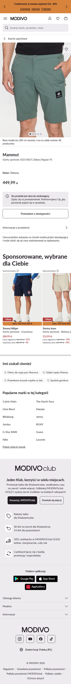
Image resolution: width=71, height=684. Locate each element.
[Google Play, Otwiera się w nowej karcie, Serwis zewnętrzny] (24, 579)
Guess (39, 431)
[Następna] (66, 7)
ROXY (39, 424)
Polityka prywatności (54, 669)
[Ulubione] (58, 19)
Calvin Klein (10, 401)
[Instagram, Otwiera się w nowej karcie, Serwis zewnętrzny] (20, 639)
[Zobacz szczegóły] (66, 228)
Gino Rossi (9, 409)
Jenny (39, 416)
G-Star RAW (10, 431)
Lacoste (40, 439)
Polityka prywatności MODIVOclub (24, 673)
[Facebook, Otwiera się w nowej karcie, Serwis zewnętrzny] (41, 639)
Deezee (40, 409)
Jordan (7, 424)
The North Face (45, 401)
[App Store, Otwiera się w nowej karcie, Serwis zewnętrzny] (47, 579)
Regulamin (8, 669)
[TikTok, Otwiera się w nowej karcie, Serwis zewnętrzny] (51, 639)
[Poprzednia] (5, 7)
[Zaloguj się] (50, 19)
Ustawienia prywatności (29, 669)
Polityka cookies (53, 673)
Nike (5, 439)
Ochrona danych (35, 678)
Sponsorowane (9, 271)
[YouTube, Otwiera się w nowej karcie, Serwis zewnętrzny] (30, 639)
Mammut (11, 154)
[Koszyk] (66, 19)
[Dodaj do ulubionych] (66, 49)
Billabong (8, 416)
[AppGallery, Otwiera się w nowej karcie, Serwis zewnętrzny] (35, 587)
